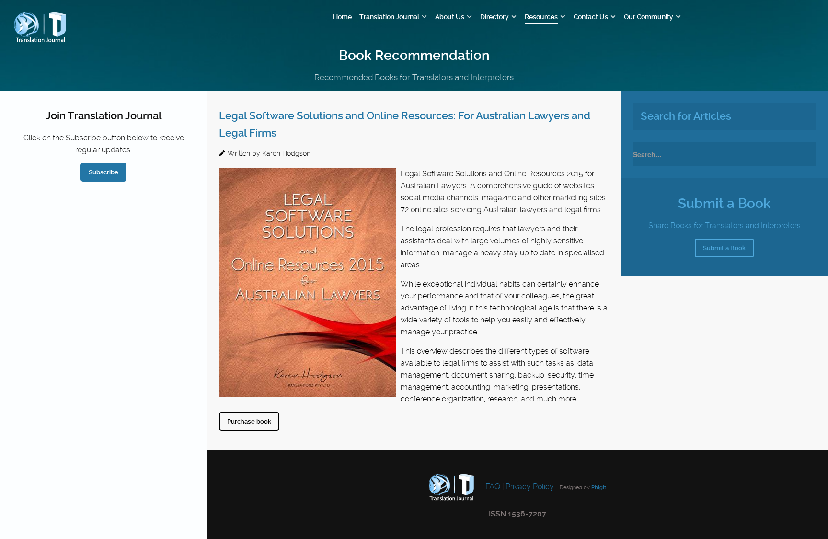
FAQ (491, 486)
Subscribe (103, 172)
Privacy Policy (530, 486)
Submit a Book (724, 248)
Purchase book (249, 421)
